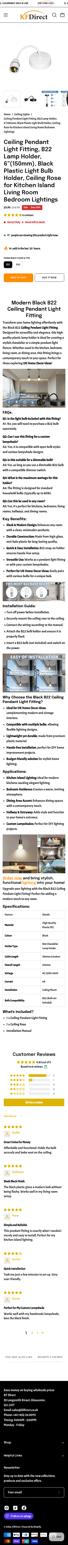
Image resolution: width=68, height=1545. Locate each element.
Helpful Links (13, 1455)
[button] (54, 15)
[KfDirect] (34, 15)
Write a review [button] (34, 1102)
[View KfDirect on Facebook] (24, 1508)
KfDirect (16, 1526)
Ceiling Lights (22, 114)
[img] (13, 1127)
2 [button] (32, 1333)
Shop (7, 1442)
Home (7, 114)
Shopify (37, 1526)
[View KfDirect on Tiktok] (15, 1508)
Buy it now (49, 277)
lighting (29, 883)
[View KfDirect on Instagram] (6, 1508)
